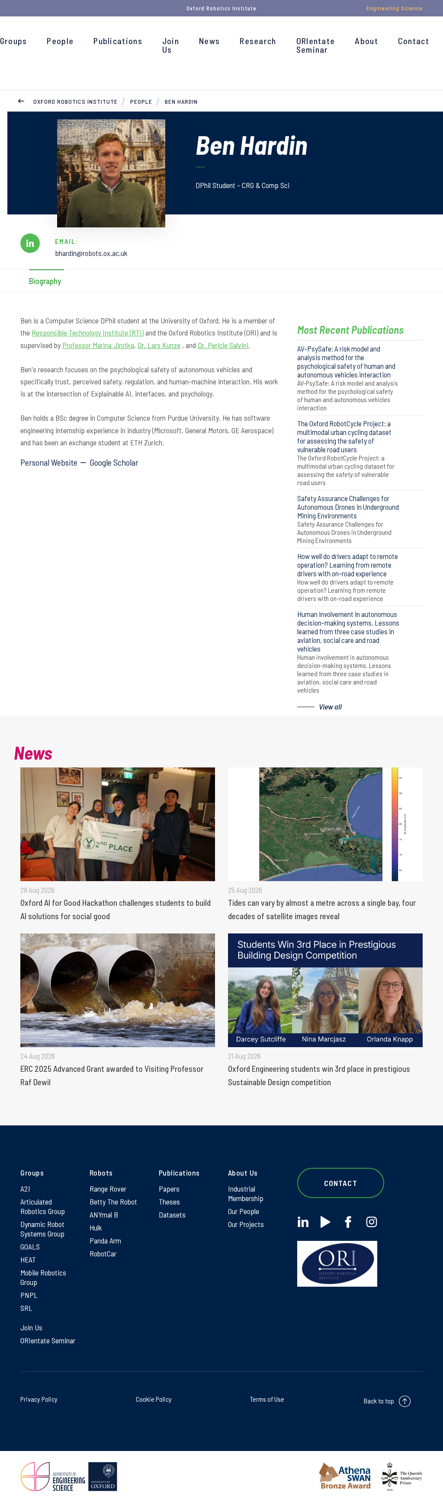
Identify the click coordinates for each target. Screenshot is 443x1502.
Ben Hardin (181, 101)
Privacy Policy (39, 1399)
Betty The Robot (113, 1201)
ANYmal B (104, 1214)
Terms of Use (267, 1399)
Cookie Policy (154, 1399)
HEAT (28, 1259)
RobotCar (103, 1253)
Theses (169, 1201)
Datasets (172, 1214)
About (366, 40)
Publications (117, 40)
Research (258, 40)
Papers (169, 1188)
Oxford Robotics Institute (75, 101)
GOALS (30, 1246)
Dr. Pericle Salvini (223, 345)
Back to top (379, 1401)
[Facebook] (348, 1222)
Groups (13, 40)
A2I (25, 1188)
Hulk (96, 1227)
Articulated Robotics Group (42, 1206)
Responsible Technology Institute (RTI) (88, 332)
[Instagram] (371, 1222)
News (209, 40)
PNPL (29, 1295)
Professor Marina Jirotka (98, 345)
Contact (413, 40)
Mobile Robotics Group (43, 1277)
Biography (45, 281)
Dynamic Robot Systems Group (42, 1228)
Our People (243, 1211)
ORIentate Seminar (315, 45)
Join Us (170, 45)
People (60, 40)
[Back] (21, 100)
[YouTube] (326, 1222)
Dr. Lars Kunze (159, 345)
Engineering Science (394, 8)
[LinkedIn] (303, 1222)
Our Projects (246, 1224)
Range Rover (108, 1188)
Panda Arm (105, 1240)
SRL (26, 1308)
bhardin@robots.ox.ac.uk (91, 253)
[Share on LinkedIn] (30, 243)
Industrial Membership (245, 1193)
